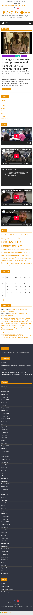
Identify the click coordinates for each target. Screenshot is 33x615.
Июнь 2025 (4, 405)
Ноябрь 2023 (4, 429)
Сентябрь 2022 (5, 459)
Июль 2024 (4, 421)
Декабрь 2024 (5, 413)
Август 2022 (4, 462)
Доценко (29, 237)
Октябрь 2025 (5, 400)
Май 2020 (4, 535)
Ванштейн (5, 74)
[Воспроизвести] (3, 143)
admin (14, 71)
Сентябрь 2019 (5, 557)
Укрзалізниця (4, 266)
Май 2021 (4, 503)
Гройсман (3, 237)
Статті (3, 105)
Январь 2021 (4, 513)
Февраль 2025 (5, 408)
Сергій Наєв (7, 263)
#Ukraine (17, 235)
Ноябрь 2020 (4, 519)
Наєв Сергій (5, 255)
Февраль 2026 (5, 391)
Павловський (16, 74)
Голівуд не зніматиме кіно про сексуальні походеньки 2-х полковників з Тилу (16, 64)
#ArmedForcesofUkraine (8, 235)
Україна (30, 263)
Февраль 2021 (5, 511)
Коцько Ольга (24, 249)
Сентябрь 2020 (5, 524)
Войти (3, 583)
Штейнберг (11, 76)
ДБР (19, 237)
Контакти (4, 362)
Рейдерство (18, 260)
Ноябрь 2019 (4, 551)
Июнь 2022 (4, 467)
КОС (19, 239)
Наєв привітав (15, 255)
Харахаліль (5, 76)
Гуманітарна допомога (12, 237)
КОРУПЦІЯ (11, 56)
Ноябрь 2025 (4, 397)
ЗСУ (2, 239)
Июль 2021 (4, 497)
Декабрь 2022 (5, 451)
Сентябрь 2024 (5, 419)
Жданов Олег (5, 328)
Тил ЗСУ (27, 74)
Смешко (26, 263)
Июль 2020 (4, 530)
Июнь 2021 (4, 500)
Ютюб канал (4, 119)
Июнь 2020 (4, 532)
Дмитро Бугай (24, 237)
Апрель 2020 (4, 538)
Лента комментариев (7, 589)
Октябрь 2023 (5, 432)
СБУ (25, 260)
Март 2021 (4, 508)
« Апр (2, 300)
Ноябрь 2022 (4, 454)
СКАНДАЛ (23, 56)
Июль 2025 (4, 402)
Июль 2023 (4, 435)
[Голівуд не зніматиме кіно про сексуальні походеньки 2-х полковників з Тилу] (16, 33)
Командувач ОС (7, 249)
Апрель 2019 (4, 568)
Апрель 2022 (4, 473)
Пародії (17, 56)
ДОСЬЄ (5, 56)
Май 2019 (4, 565)
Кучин (2, 252)
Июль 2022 (4, 465)
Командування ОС (11, 241)
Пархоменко (6, 258)
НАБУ (26, 252)
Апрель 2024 (4, 427)
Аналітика (4, 111)
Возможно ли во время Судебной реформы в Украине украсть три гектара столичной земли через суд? (16, 374)
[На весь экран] (30, 143)
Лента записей (5, 586)
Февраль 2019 (5, 573)
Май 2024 (4, 424)
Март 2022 (4, 475)
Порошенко (27, 258)
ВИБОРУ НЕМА (16, 12)
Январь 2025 (4, 410)
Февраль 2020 (5, 543)
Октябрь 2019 (5, 554)
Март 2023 (4, 443)
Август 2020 (4, 527)
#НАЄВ (26, 235)
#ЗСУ (22, 235)
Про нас (3, 369)
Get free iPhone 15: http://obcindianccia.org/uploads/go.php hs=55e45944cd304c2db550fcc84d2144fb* (12, 334)
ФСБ (8, 266)
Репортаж (4, 103)
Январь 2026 (4, 394)
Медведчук (7, 252)
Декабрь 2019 (5, 549)
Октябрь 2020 (5, 522)
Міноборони (14, 252)
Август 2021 (4, 494)
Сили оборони (18, 263)
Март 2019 (4, 570)
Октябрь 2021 (5, 489)
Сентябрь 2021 (5, 492)
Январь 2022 (4, 481)
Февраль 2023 (5, 446)
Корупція (17, 249)
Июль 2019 (4, 562)
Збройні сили (8, 239)
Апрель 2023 (4, 440)
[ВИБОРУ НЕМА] (3, 23)
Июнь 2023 (4, 438)
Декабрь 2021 (5, 484)
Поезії (12, 258)
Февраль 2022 (5, 478)
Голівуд (10, 74)
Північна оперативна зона (8, 260)
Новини (3, 100)
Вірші (30, 235)
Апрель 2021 (4, 505)
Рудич (22, 260)
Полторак (22, 74)
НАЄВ (21, 252)
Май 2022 (4, 470)
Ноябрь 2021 (4, 486)
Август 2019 (4, 560)
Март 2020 (4, 541)
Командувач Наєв (11, 245)
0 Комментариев (22, 71)
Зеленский (14, 239)
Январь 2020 (4, 546)
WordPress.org (5, 592)
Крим (29, 249)
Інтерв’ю (3, 108)
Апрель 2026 (4, 386)
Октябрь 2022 (5, 457)
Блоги (2, 113)
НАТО (30, 252)
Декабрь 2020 (5, 516)
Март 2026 (4, 389)
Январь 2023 (4, 448)
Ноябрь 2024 (4, 416)
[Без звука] (27, 143)
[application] (16, 136)
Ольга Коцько (26, 255)
